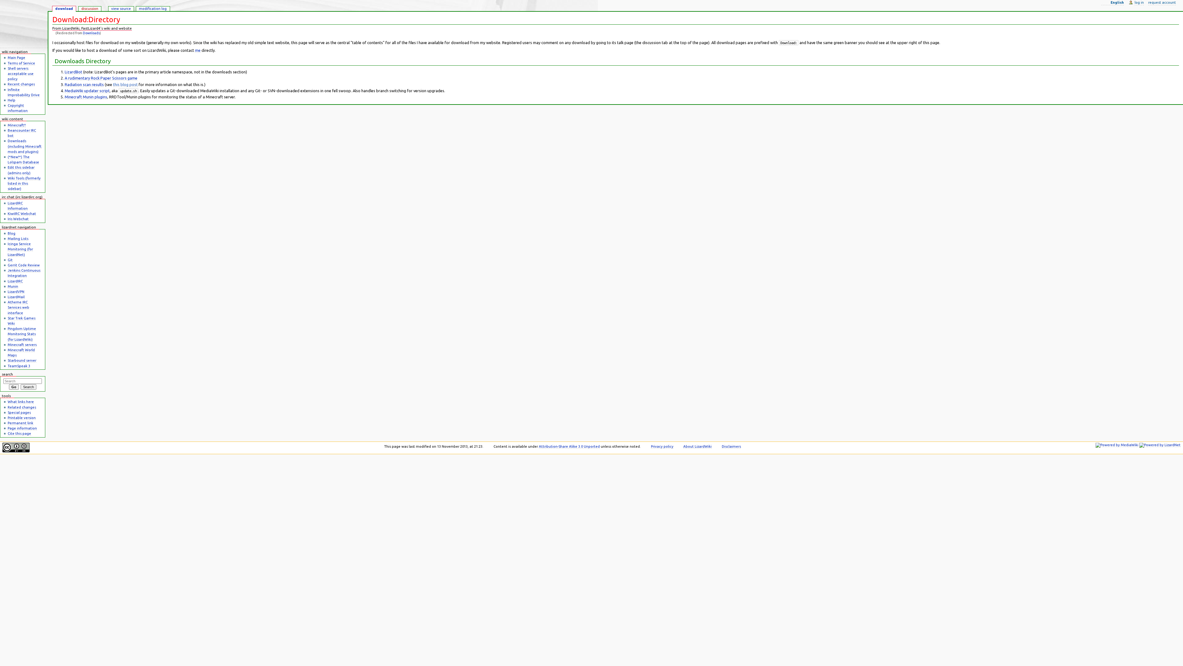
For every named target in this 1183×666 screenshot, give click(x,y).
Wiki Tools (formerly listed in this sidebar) (24, 183)
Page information (22, 428)
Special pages (19, 412)
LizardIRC (15, 281)
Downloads (91, 33)
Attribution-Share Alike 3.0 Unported (569, 446)
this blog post (125, 84)
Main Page (16, 58)
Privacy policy (662, 446)
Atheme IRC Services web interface (18, 307)
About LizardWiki (697, 446)
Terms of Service (21, 63)
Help (11, 100)
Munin (13, 286)
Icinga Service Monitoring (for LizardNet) (20, 249)
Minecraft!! (17, 125)
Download (64, 8)
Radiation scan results (84, 84)
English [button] (1117, 2)
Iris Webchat (18, 219)
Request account (1162, 2)
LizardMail (16, 297)
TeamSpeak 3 (19, 366)
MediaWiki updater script (87, 90)
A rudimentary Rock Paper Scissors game (101, 78)
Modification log (153, 8)
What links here (21, 402)
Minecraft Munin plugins (86, 97)
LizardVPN (16, 292)
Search (7, 374)
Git (10, 260)
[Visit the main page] (24, 24)
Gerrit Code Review (24, 265)
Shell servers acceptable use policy (21, 73)
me (198, 50)
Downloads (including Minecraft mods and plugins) (25, 146)
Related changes (22, 407)
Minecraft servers (22, 345)
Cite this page (19, 433)
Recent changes (21, 84)
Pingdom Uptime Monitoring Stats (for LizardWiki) (22, 334)
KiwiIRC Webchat (22, 214)
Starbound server (22, 360)
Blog (11, 233)
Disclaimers (731, 446)
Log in (1139, 2)
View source (121, 8)
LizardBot (73, 72)
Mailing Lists (18, 238)
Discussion (89, 8)
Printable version (22, 418)
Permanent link (20, 423)
